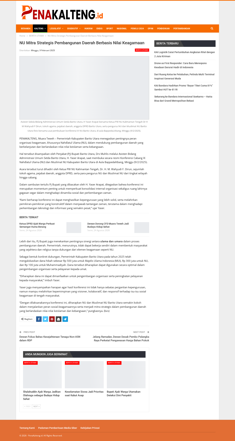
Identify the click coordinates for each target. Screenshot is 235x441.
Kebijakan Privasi (90, 428)
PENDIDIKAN (163, 28)
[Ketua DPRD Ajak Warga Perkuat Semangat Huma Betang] (73, 227)
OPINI (150, 28)
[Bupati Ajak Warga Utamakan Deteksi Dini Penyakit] (126, 374)
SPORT (109, 28)
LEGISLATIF (55, 28)
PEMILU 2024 (137, 28)
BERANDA (25, 28)
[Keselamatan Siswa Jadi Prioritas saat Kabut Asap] (84, 374)
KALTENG (38, 28)
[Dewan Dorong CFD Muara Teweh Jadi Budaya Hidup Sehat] (141, 227)
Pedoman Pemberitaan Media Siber (57, 428)
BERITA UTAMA (142, 50)
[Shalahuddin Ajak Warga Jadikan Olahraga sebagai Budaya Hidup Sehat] (42, 374)
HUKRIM (88, 28)
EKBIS (99, 28)
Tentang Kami (27, 428)
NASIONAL (122, 28)
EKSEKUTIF (72, 28)
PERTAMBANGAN (181, 28)
